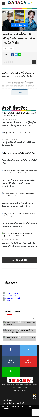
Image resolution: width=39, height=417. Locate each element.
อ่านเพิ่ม (19, 92)
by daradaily (13, 119)
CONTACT (12, 411)
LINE (10, 374)
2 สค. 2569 (4, 119)
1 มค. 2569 (4, 157)
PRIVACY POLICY (30, 411)
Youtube (28, 362)
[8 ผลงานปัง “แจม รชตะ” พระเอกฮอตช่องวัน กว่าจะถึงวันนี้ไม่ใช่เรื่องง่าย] (19, 329)
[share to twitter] (16, 54)
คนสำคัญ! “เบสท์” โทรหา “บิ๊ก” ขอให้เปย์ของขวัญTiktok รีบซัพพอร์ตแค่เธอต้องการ (19, 244)
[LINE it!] (19, 54)
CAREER (20, 411)
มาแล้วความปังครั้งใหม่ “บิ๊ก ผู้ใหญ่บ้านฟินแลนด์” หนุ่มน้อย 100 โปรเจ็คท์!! (17, 205)
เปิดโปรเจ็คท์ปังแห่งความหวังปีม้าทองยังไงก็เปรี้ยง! (19, 162)
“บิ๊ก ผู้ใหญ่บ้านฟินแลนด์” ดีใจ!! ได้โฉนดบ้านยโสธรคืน (18, 144)
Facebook (10, 352)
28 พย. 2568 (5, 220)
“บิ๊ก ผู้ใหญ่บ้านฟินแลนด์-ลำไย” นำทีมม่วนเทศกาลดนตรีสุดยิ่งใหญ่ (19, 225)
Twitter (28, 352)
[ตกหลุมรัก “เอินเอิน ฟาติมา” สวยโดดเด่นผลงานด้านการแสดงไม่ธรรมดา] (19, 337)
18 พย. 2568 (5, 239)
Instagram (11, 362)
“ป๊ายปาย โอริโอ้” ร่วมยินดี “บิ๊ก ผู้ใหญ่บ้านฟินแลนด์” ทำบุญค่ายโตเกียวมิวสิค (19, 124)
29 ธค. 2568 (8, 48)
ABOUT (4, 411)
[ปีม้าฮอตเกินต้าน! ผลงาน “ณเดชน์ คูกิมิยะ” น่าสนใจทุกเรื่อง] (19, 322)
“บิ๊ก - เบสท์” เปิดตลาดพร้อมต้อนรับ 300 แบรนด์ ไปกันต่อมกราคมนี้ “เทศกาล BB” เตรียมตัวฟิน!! (18, 183)
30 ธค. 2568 (5, 177)
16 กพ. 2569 (5, 139)
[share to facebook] (12, 54)
